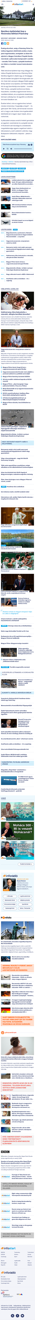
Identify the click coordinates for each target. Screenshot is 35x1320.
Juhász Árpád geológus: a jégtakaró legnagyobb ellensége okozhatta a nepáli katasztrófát (14, 429)
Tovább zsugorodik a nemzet (20, 667)
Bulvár (2, 1260)
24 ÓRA (15, 229)
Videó (15, 1265)
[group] (11, 149)
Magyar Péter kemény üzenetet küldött (16, 376)
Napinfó (3, 1265)
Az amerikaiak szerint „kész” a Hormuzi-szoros (17, 739)
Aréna (19, 1283)
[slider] (23, 148)
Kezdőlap (4, 162)
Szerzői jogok (12, 1309)
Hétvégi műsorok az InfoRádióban (20, 626)
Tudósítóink (31, 1252)
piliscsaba (21, 168)
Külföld (3, 1254)
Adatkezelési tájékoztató (16, 1307)
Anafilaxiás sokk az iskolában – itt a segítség (16, 744)
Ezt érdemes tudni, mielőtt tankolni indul (15, 492)
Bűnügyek (3, 1263)
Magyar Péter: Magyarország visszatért (14, 643)
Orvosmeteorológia (6, 1281)
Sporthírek (20, 1281)
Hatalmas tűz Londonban (15, 487)
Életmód (30, 1256)
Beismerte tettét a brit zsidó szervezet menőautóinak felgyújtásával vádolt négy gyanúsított (15, 451)
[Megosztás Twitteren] (5, 43)
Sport (15, 1256)
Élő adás (10, 896)
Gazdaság (3, 1256)
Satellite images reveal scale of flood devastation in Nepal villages (17, 1186)
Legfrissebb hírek (22, 1276)
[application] (17, 149)
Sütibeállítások (24, 1309)
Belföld (11, 162)
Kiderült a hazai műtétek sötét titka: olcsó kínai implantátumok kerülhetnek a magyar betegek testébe (17, 1059)
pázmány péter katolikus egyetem (12, 171)
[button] (4, 149)
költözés (13, 168)
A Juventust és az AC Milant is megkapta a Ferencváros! (14, 570)
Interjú (29, 1254)
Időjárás (30, 1265)
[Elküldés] (8, 43)
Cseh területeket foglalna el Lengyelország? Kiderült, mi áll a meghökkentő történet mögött (14, 593)
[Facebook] (17, 1315)
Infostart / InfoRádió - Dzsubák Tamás (14, 38)
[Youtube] (22, 1315)
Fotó (29, 1260)
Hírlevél (29, 1263)
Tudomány (17, 1252)
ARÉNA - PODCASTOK (7, 1)
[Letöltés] (29, 145)
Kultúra (16, 1254)
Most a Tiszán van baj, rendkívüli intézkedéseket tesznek (11, 548)
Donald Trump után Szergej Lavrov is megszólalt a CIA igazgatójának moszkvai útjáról (24, 723)
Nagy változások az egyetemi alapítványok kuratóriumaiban (14, 525)
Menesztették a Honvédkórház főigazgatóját (16, 705)
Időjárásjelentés (22, 1279)
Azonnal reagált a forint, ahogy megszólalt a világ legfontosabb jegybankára (17, 968)
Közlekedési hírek (5, 1279)
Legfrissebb (17, 1260)
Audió (16, 1263)
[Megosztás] (31, 145)
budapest (5, 168)
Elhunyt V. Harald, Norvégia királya (16, 693)
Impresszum (4, 1307)
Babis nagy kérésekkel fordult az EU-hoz (15, 631)
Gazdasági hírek (5, 1283)
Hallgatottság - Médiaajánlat (22, 1305)
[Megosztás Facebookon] (2, 43)
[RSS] (12, 1315)
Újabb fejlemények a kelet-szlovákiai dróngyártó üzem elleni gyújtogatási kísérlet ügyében (16, 712)
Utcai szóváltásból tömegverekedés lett (15, 749)
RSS (18, 1309)
